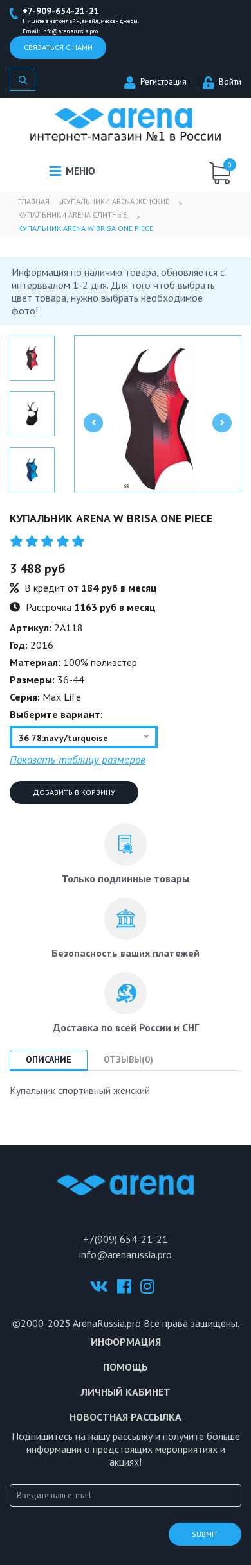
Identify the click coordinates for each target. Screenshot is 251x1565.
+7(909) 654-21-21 (125, 1239)
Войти (230, 81)
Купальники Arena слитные (72, 214)
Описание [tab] (48, 1059)
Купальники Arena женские (115, 201)
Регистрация (163, 81)
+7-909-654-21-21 (61, 10)
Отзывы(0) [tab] (128, 1059)
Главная (34, 201)
